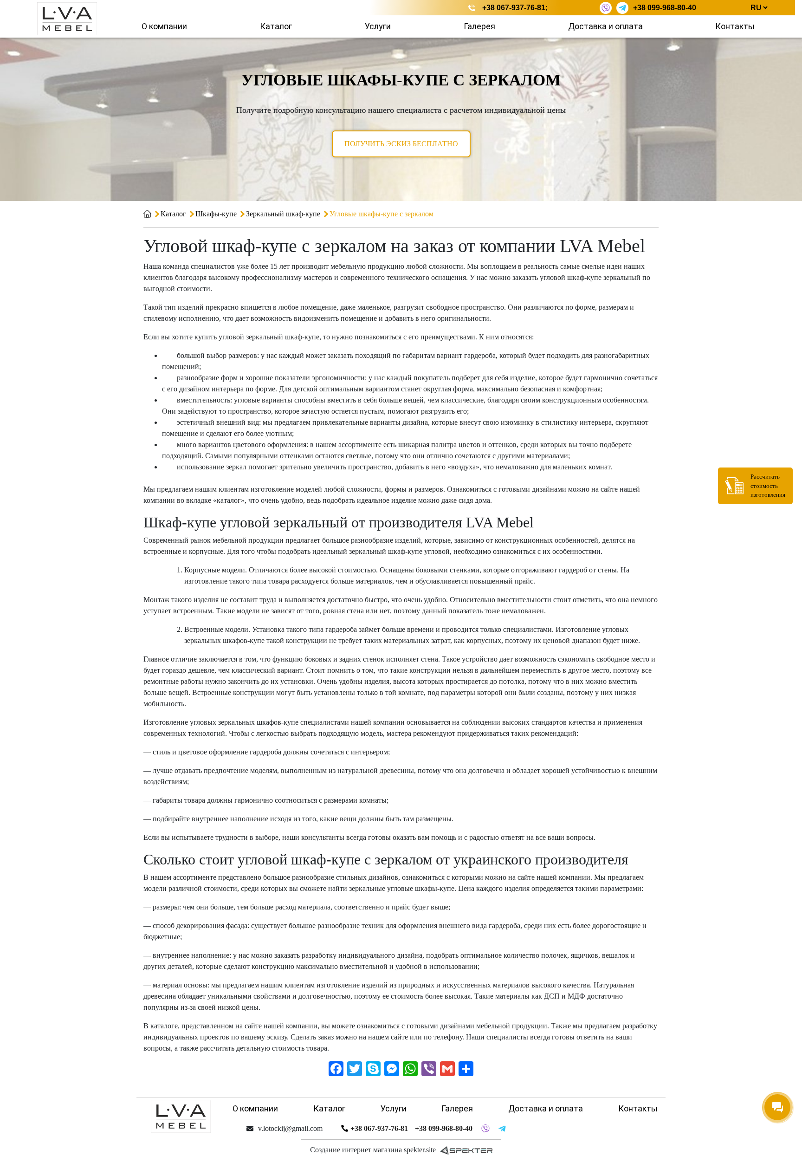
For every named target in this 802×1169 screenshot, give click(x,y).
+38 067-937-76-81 (513, 8)
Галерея (479, 26)
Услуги (378, 26)
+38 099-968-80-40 (664, 8)
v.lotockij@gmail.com (290, 1128)
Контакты (735, 26)
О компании (164, 26)
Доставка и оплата (605, 26)
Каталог (276, 26)
